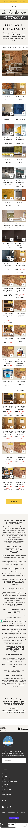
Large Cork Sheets (15, 703)
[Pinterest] (3, 807)
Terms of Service (6, 789)
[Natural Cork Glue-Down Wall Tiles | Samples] (8, 256)
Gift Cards (4, 776)
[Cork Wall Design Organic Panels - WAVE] (20, 216)
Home (3, 47)
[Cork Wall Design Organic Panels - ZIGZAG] (20, 195)
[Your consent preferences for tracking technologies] (1, 621)
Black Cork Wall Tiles (19, 710)
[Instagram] (6, 807)
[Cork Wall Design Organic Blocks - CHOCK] (8, 130)
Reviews (4, 792)
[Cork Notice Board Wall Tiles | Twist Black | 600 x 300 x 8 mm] (8, 281)
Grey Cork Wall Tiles (8, 712)
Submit (21, 760)
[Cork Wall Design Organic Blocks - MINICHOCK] (8, 152)
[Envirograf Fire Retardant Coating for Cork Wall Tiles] (20, 352)
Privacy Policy (5, 786)
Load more (14, 501)
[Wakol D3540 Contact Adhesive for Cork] (8, 374)
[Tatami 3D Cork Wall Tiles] (8, 236)
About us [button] (5, 801)
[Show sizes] (11, 92)
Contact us (5, 773)
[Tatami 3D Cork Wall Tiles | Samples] (20, 236)
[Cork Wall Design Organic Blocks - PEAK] (20, 110)
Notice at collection (5, 826)
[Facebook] (10, 807)
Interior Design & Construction (15, 47)
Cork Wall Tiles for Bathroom (10, 701)
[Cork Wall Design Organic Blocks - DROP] (8, 173)
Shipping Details (6, 779)
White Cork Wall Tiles (7, 710)
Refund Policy (5, 784)
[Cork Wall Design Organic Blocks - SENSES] (20, 152)
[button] (3, 6)
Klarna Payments (6, 794)
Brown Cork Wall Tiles (19, 712)
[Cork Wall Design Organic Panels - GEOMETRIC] (8, 195)
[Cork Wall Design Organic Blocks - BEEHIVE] (20, 130)
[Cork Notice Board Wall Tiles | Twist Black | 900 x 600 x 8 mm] (20, 306)
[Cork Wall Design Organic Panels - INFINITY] (20, 173)
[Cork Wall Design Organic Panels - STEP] (8, 216)
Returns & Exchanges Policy (9, 781)
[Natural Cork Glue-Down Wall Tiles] (8, 110)
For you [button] (4, 770)
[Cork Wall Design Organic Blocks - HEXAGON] (8, 89)
